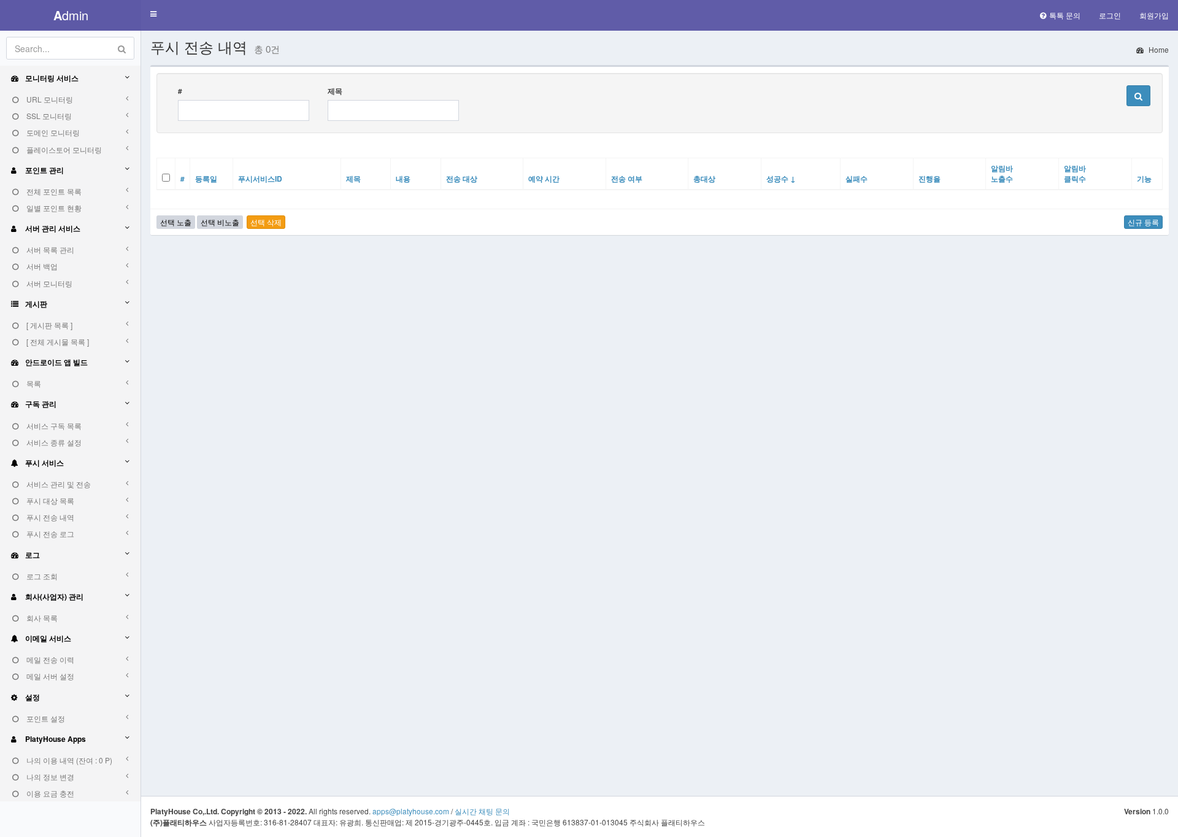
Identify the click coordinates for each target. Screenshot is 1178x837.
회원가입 (1154, 15)
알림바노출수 (1002, 173)
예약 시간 (544, 178)
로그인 (1110, 15)
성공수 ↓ (781, 178)
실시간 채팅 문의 (482, 811)
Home (1158, 49)
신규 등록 (1143, 222)
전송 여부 (626, 178)
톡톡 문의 (1064, 15)
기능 (1144, 178)
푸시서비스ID (260, 178)
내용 (403, 178)
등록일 (206, 178)
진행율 (929, 178)
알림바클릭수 (1075, 173)
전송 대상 (461, 178)
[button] (153, 14)
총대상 (704, 178)
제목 (335, 91)
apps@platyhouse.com (410, 811)
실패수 (856, 178)
